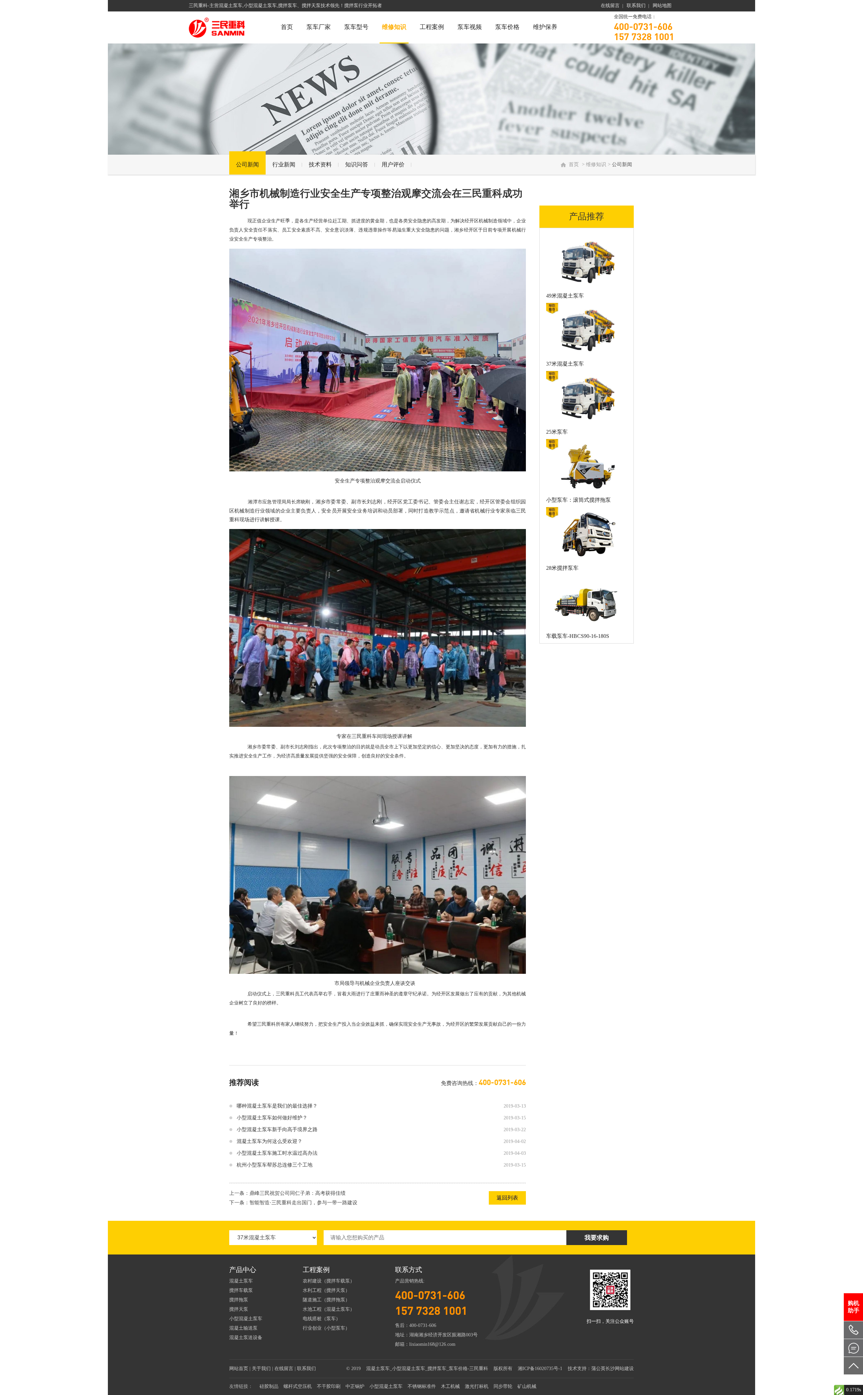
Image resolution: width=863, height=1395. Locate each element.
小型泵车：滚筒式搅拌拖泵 (578, 500)
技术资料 (320, 164)
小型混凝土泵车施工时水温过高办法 (277, 1153)
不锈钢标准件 (422, 1386)
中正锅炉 (355, 1386)
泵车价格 (507, 27)
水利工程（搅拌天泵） (326, 1290)
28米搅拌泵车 (562, 568)
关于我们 (261, 1368)
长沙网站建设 (619, 1368)
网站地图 (662, 5)
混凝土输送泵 (243, 1328)
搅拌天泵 (238, 1309)
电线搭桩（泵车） (321, 1318)
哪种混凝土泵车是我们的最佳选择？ (277, 1106)
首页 (287, 27)
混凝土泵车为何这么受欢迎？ (269, 1141)
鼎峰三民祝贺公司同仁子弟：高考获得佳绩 (297, 1193)
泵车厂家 (318, 27)
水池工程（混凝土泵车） (329, 1309)
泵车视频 (469, 27)
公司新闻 (247, 164)
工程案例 (432, 27)
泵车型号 (356, 27)
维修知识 (394, 27)
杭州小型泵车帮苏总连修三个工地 (275, 1165)
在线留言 (610, 5)
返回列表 (507, 1198)
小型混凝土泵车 (245, 1318)
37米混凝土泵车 (565, 364)
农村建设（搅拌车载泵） (329, 1280)
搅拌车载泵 (241, 1290)
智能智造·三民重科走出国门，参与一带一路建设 (303, 1202)
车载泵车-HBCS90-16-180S (577, 636)
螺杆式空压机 (298, 1386)
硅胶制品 (269, 1386)
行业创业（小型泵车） (326, 1328)
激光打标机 (476, 1386)
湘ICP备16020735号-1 (540, 1368)
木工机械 (450, 1386)
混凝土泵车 (241, 1280)
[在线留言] (853, 1348)
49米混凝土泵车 (565, 296)
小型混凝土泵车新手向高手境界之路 (277, 1129)
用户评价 (393, 164)
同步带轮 (503, 1386)
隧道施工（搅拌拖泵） (326, 1299)
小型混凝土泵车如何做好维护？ (272, 1117)
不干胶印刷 (328, 1386)
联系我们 (636, 5)
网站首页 (238, 1368)
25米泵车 (557, 432)
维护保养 (545, 27)
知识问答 (356, 164)
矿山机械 (526, 1386)
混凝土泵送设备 (245, 1337)
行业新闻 (283, 164)
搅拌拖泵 (238, 1299)
